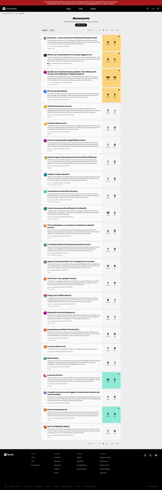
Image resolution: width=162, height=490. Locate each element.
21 (99, 30)
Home (12, 13)
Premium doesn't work (56, 123)
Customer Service (54, 375)
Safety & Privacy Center (15, 486)
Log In (153, 9)
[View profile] (45, 38)
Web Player (80, 461)
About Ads (47, 486)
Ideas (93, 8)
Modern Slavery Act (67, 486)
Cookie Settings (37, 486)
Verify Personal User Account (59, 106)
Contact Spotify (81, 469)
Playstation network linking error (61, 312)
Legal (5, 486)
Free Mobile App (82, 465)
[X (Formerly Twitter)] (150, 455)
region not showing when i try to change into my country (70, 261)
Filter (51, 30)
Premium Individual (105, 457)
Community (11, 8)
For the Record (35, 465)
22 (103, 30)
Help (68, 8)
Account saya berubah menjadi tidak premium (66, 140)
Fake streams (52, 358)
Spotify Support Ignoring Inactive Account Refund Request (72, 157)
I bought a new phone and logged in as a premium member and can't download (73, 393)
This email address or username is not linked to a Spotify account (70, 226)
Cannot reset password (57, 409)
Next (117, 30)
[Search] (147, 9)
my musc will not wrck (56, 346)
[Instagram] (145, 455)
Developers (57, 461)
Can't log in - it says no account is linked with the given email (72, 38)
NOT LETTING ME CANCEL (58, 426)
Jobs (32, 461)
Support (79, 457)
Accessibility (56, 486)
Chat (80, 8)
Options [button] (44, 30)
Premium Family (104, 465)
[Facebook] (156, 455)
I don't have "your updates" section (61, 278)
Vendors (56, 473)
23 (107, 30)
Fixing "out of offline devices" (59, 295)
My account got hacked (57, 91)
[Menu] (158, 8)
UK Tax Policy (78, 486)
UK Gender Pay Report (89, 486)
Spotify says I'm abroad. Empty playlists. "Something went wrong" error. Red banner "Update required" (71, 73)
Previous (91, 30)
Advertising (57, 465)
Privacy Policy (27, 486)
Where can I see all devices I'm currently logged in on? (69, 55)
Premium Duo (104, 461)
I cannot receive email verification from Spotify (66, 208)
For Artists (57, 457)
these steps (92, 4)
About (33, 457)
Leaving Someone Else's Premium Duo (63, 329)
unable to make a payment (58, 174)
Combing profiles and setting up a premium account (69, 244)
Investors (56, 469)
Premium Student (105, 469)
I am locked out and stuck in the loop (62, 191)
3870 (112, 30)
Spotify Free (103, 473)
